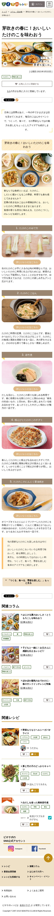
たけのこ (6, 77)
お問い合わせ (10, 896)
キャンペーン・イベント (40, 877)
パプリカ (25, 737)
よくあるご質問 (37, 890)
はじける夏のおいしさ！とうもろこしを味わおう (37, 616)
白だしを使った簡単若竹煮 (36, 802)
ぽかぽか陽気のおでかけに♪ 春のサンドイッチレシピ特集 (37, 682)
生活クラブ (26, 905)
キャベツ (25, 773)
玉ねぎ (35, 773)
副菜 (24, 811)
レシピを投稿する (12, 877)
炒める (45, 737)
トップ (4, 12)
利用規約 (8, 890)
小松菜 (35, 737)
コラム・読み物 (16, 12)
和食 (35, 807)
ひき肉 (25, 778)
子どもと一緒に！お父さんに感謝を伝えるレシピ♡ (37, 649)
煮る (45, 807)
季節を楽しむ (16, 77)
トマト (25, 742)
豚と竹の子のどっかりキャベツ (37, 768)
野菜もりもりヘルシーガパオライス (37, 731)
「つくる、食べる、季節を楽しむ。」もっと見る (28, 581)
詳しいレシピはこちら (27, 262)
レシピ (7, 866)
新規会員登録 (10, 871)
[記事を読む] (26, 622)
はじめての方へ (37, 871)
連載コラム (35, 866)
